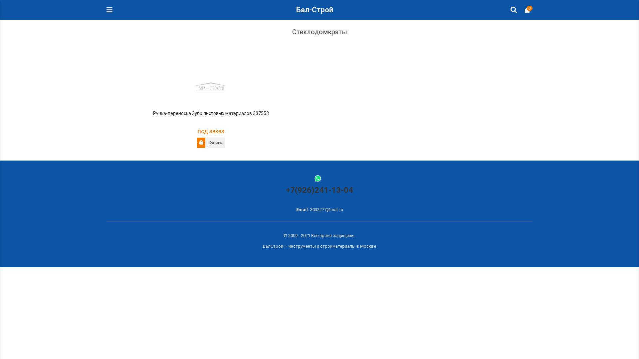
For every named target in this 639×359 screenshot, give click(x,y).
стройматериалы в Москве (348, 246)
